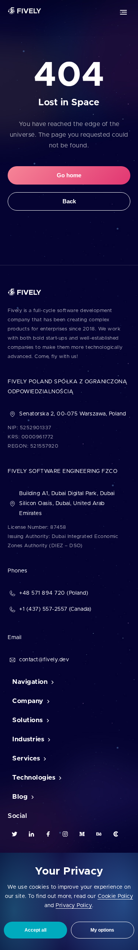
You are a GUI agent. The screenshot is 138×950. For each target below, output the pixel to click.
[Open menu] (123, 12)
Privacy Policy (74, 905)
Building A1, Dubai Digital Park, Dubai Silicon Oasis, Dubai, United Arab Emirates (67, 503)
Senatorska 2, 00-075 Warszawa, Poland (72, 414)
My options (102, 930)
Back (69, 201)
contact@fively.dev (44, 659)
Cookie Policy (115, 896)
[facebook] (48, 834)
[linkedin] (31, 834)
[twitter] (14, 834)
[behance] (99, 834)
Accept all (35, 930)
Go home (69, 175)
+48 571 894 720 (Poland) (53, 593)
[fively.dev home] (24, 12)
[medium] (82, 834)
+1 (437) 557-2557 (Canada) (55, 609)
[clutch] (116, 834)
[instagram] (65, 834)
